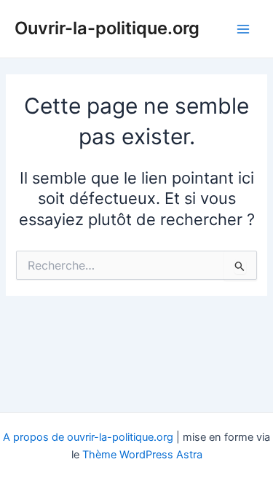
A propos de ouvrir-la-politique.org (88, 437)
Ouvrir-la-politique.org (107, 28)
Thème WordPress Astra (142, 454)
